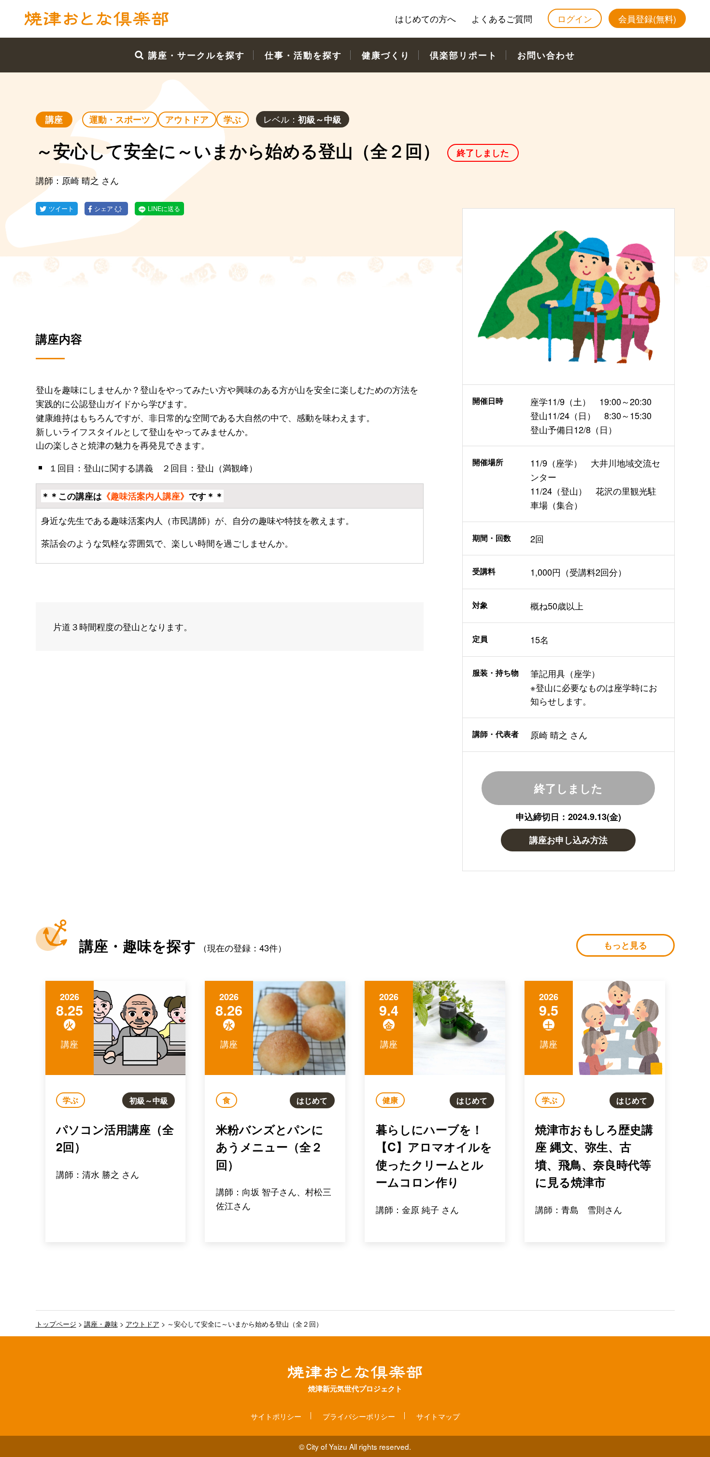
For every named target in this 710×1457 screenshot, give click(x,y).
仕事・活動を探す (303, 55)
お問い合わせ (546, 55)
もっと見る (625, 945)
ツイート (61, 208)
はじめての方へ (425, 18)
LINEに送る (164, 208)
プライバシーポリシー (359, 1416)
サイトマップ (438, 1416)
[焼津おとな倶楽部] (96, 23)
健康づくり (386, 55)
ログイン (574, 18)
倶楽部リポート (463, 55)
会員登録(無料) (647, 18)
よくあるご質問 (501, 18)
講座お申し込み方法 (568, 840)
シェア (104, 208)
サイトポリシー (276, 1416)
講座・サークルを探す (196, 55)
